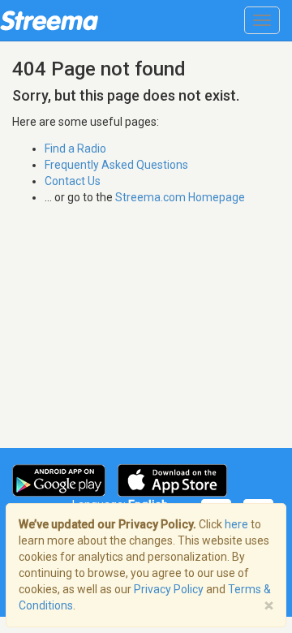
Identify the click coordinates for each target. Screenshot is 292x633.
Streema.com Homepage (180, 197)
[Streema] (49, 20)
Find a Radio (75, 148)
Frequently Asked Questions (116, 164)
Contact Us (73, 180)
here (236, 524)
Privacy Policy (169, 589)
